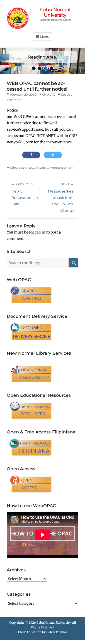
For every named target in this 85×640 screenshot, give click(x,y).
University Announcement (53, 167)
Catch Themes (56, 632)
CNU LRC (49, 94)
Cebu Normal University (55, 12)
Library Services (21, 167)
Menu (44, 37)
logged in (37, 232)
